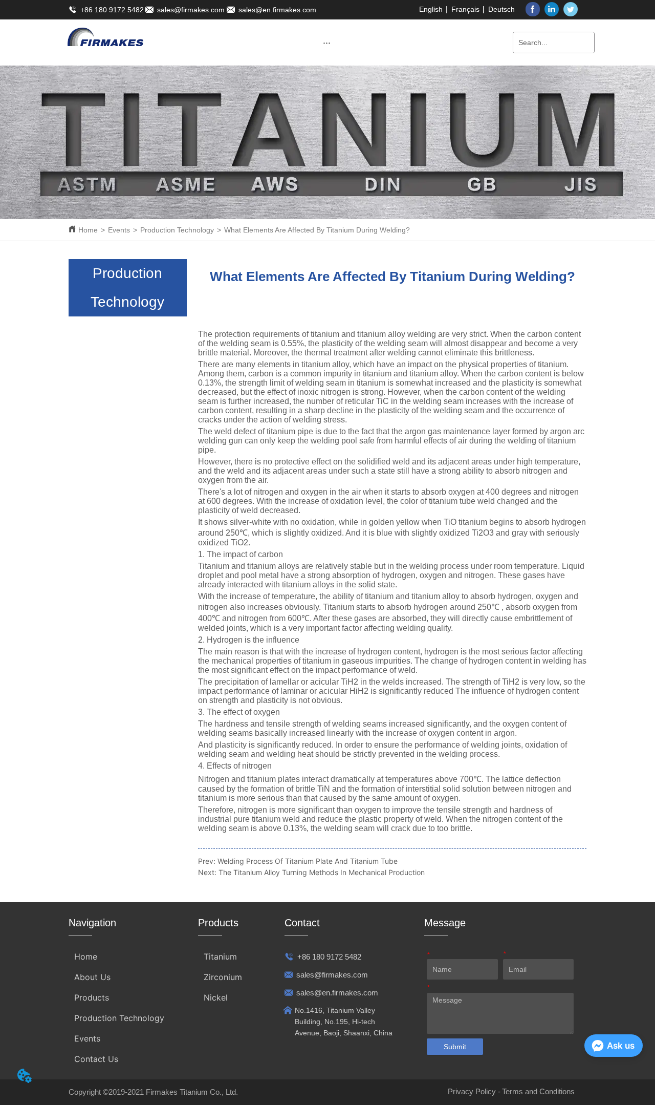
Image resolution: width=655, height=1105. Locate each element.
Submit (455, 1047)
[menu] (326, 42)
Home (88, 230)
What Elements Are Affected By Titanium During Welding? (317, 230)
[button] (327, 43)
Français (465, 9)
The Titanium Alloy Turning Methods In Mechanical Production (322, 872)
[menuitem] (326, 42)
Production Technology (177, 230)
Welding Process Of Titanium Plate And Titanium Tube (307, 861)
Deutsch (501, 9)
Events (119, 230)
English (431, 9)
